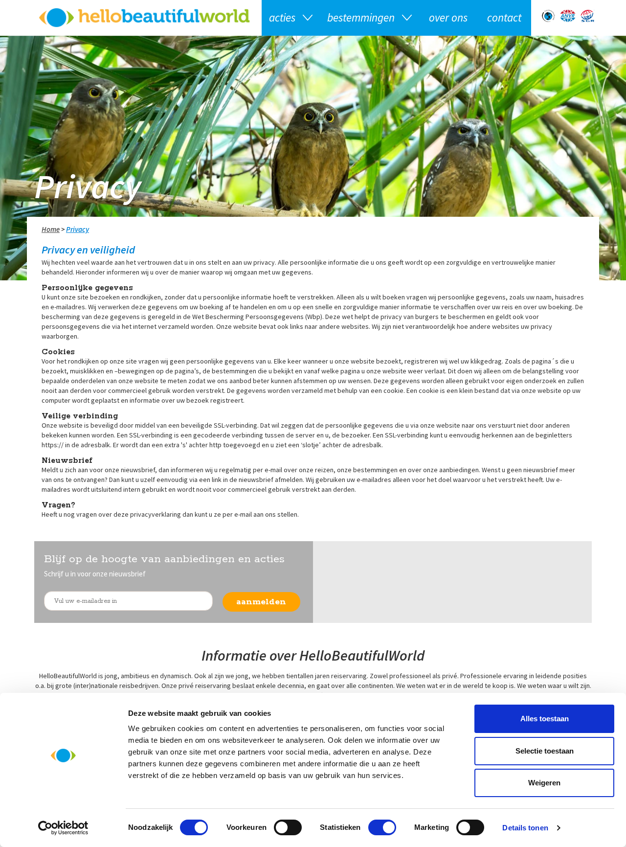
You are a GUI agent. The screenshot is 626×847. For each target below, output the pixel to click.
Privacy (77, 229)
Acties (282, 17)
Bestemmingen (361, 17)
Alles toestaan (544, 718)
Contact (504, 17)
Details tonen (525, 828)
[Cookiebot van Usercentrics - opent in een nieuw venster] (63, 828)
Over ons (448, 17)
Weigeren (544, 782)
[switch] (288, 827)
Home (51, 229)
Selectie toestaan (544, 751)
